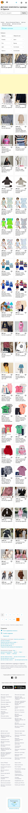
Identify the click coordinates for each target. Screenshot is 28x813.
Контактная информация (18, 771)
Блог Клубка (18, 766)
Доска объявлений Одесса (13, 22)
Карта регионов (19, 764)
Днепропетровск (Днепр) (6, 652)
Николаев (14, 653)
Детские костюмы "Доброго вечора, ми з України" (6, 736)
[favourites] (7, 2)
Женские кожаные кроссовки (5, 707)
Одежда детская (5, 739)
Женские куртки (5, 694)
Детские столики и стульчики (19, 727)
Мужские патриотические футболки (19, 739)
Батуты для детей (5, 773)
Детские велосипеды (6, 758)
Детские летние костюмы (19, 656)
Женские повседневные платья (4, 713)
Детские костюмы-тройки (5, 742)
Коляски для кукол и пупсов (6, 767)
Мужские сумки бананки (18, 755)
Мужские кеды (18, 733)
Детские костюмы (16, 23)
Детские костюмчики (5, 640)
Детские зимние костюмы (6, 656)
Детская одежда (6, 23)
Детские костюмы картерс (6, 645)
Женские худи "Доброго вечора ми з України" (20, 698)
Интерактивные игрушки (5, 778)
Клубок (2, 22)
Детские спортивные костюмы (6, 785)
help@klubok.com (19, 780)
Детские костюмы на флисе (7, 659)
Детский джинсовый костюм (21, 659)
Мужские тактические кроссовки (20, 758)
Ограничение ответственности (19, 775)
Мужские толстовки (19, 752)
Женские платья (5, 700)
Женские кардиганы (6, 702)
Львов (20, 652)
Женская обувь (4, 704)
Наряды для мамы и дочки (20, 707)
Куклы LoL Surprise (19, 712)
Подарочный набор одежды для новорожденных (11, 646)
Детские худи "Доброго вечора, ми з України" (20, 719)
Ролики (2, 775)
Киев (14, 650)
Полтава (3, 653)
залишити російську (14, 808)
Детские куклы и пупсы (5, 770)
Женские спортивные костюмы (6, 697)
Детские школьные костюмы (5, 745)
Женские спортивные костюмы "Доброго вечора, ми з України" (20, 703)
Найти (24, 13)
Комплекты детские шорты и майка (8, 642)
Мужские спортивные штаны (20, 750)
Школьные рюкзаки (5, 782)
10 (14, 619)
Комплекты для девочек (19, 639)
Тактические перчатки (18, 746)
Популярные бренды (20, 768)
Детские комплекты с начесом (7, 643)
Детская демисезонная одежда (18, 715)
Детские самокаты (19, 710)
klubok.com (2, 2)
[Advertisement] (13, 18)
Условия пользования (18, 778)
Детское (23, 22)
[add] (16, 2)
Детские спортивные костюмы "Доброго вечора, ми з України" (6, 754)
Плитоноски (4, 709)
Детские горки (4, 731)
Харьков (8, 653)
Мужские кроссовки (20, 731)
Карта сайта (18, 762)
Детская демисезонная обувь (20, 723)
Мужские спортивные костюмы (20, 736)
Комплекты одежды (7, 25)
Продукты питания (5, 764)
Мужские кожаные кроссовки (19, 743)
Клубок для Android (20, 784)
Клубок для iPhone (19, 782)
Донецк (15, 652)
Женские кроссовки (20, 694)
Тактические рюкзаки (6, 718)
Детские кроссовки (5, 780)
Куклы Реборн (4, 762)
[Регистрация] (26, 3)
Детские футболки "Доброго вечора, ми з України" (6, 749)
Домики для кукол (5, 733)
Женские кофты (5, 716)
